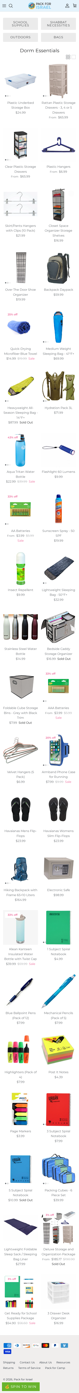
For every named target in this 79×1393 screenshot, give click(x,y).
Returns (8, 1368)
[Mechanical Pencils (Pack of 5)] (58, 991)
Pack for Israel (23, 1379)
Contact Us (27, 1362)
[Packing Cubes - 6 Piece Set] (58, 1168)
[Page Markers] (20, 1109)
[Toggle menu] (4, 6)
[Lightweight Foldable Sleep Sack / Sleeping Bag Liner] (20, 1227)
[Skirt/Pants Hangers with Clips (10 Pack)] (20, 204)
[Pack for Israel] (40, 6)
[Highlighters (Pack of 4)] (20, 1050)
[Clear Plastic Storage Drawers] (20, 145)
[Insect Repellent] (20, 568)
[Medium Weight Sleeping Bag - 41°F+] (58, 327)
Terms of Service (29, 1368)
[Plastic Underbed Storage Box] (20, 81)
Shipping (9, 1362)
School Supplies (20, 23)
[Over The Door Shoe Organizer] (20, 268)
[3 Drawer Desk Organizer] (58, 1291)
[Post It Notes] (58, 1050)
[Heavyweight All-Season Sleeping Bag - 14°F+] (20, 386)
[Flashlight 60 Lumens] (58, 450)
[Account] (66, 6)
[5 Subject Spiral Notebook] (20, 1168)
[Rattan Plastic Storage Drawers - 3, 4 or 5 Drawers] (58, 81)
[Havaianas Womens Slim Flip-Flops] (58, 809)
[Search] (12, 6)
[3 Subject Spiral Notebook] (58, 1109)
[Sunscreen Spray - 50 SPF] (58, 509)
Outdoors (20, 37)
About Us (45, 1362)
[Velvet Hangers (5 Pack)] (20, 750)
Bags (58, 37)
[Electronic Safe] (58, 868)
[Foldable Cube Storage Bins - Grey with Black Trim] (20, 686)
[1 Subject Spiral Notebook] (58, 927)
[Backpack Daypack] (58, 268)
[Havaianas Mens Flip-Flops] (20, 809)
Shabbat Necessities (58, 23)
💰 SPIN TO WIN (21, 1387)
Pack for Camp (55, 1368)
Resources (63, 1362)
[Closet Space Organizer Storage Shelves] (58, 204)
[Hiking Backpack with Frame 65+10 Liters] (20, 868)
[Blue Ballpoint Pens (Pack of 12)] (20, 991)
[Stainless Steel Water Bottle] (20, 627)
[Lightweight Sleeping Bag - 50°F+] (58, 568)
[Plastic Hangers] (58, 145)
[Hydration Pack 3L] (58, 386)
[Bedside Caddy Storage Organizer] (58, 627)
